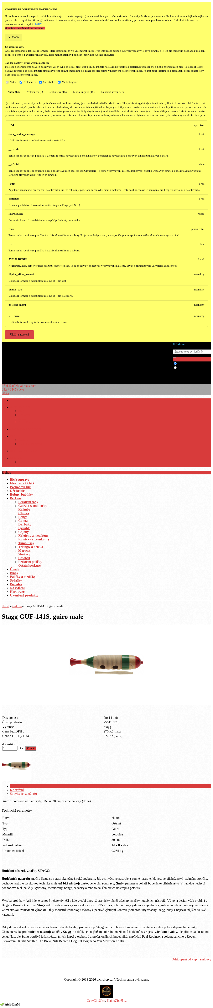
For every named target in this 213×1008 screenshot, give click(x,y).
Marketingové (70, 82)
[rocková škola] (106, 997)
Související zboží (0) (23, 793)
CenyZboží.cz (96, 1000)
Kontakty (23, 461)
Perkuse (17, 606)
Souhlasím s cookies (33, 28)
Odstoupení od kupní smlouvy (191, 959)
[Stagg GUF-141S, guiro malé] (106, 700)
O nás (21, 465)
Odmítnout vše (13, 28)
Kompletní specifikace (24, 786)
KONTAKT (17, 458)
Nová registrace (25, 385)
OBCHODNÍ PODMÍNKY (26, 429)
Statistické (49, 82)
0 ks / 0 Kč (13, 389)
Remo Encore (26, 422)
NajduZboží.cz (116, 1000)
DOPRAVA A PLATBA (23, 451)
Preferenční (30, 82)
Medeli (22, 418)
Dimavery (24, 414)
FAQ (13, 436)
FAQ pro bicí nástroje (31, 444)
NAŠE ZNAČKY (20, 407)
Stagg (21, 411)
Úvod (5, 606)
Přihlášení (8, 385)
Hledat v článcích (189, 368)
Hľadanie (179, 344)
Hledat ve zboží (188, 363)
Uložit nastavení (19, 334)
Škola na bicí (26, 440)
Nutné (13, 82)
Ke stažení (17, 790)
